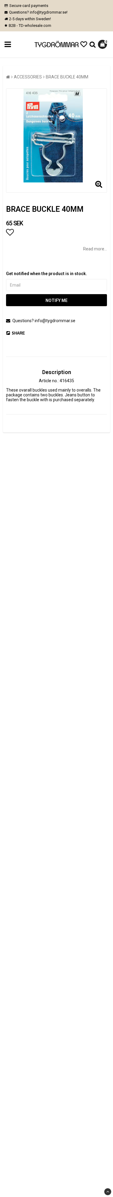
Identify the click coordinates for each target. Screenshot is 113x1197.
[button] (83, 44)
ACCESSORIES (28, 77)
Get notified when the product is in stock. (46, 273)
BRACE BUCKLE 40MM (67, 77)
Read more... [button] (95, 248)
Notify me (56, 300)
